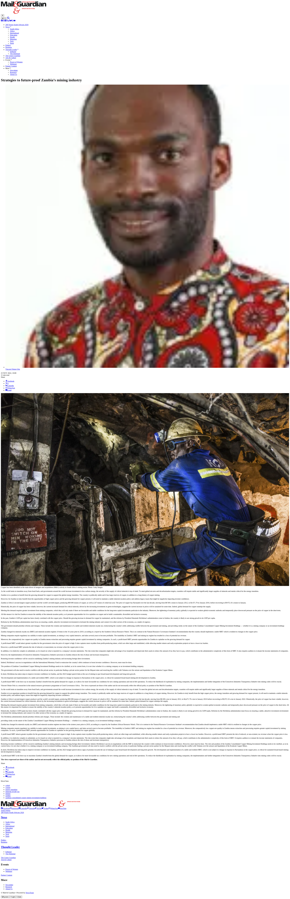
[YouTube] (14, 21)
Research (8, 887)
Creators (7, 810)
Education (9, 828)
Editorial (8, 852)
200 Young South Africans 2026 (12, 812)
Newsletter (9, 885)
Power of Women (11, 869)
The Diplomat (10, 854)
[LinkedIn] (5, 21)
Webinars (8, 871)
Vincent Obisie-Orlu (12, 369)
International (9, 826)
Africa (7, 824)
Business (4, 842)
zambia (8, 796)
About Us (8, 889)
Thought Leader (10, 847)
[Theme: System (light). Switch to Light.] (4, 18)
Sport (7, 836)
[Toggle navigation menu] (2, 15)
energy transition (11, 790)
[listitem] (5, 808)
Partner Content (6, 875)
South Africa (9, 822)
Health (7, 830)
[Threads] (7, 21)
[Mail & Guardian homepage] (145, 7)
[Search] (8, 18)
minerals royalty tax (12, 792)
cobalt (7, 785)
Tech (7, 834)
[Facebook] (2, 21)
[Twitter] (11, 21)
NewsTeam (30, 893)
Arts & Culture (6, 860)
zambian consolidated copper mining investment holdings (25, 798)
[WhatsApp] (13, 21)
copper (7, 788)
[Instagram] (4, 21)
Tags (2, 810)
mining (7, 794)
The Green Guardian (8, 858)
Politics (3, 840)
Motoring (8, 832)
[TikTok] (9, 21)
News (4, 817)
